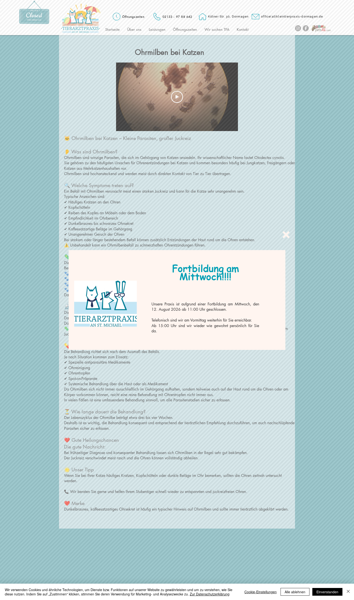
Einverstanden (327, 591)
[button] (286, 234)
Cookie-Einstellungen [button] (260, 591)
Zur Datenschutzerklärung (209, 594)
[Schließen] (348, 591)
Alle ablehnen (295, 591)
